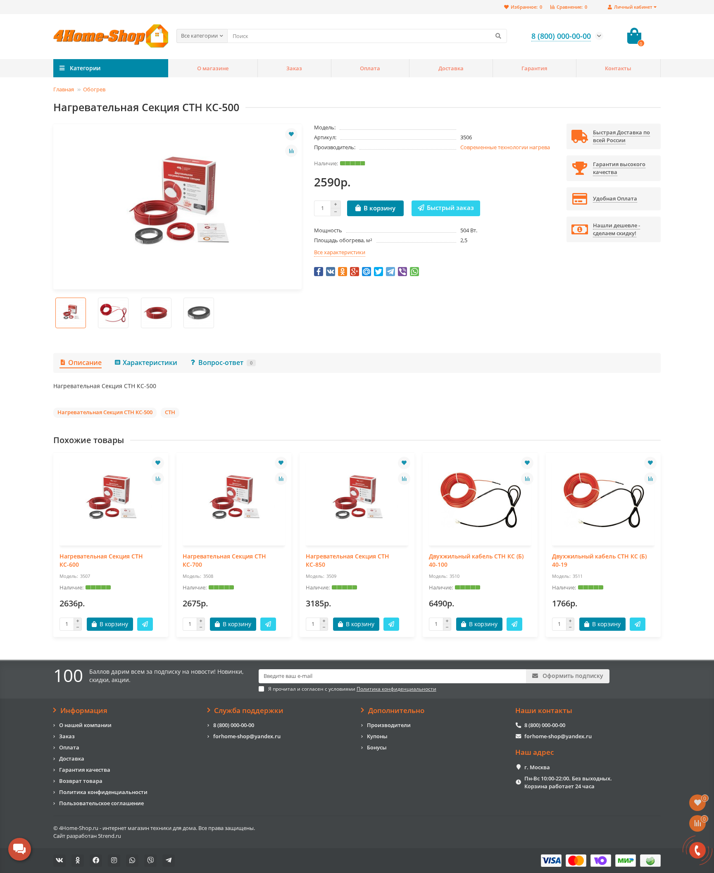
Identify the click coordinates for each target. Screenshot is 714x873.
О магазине (212, 68)
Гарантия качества (84, 769)
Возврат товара (80, 781)
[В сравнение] (291, 151)
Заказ (294, 68)
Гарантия (534, 68)
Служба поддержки (248, 710)
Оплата (370, 68)
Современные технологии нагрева (505, 147)
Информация (83, 710)
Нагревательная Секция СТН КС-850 (347, 560)
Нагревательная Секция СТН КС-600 (101, 560)
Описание (85, 362)
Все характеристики (339, 252)
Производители (389, 725)
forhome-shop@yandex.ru (247, 736)
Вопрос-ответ (225, 362)
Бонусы (377, 747)
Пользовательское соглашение (101, 803)
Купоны (377, 736)
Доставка (451, 68)
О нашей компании (85, 725)
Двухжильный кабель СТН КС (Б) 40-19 (599, 560)
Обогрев (94, 89)
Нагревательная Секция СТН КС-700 (224, 560)
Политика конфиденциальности (103, 792)
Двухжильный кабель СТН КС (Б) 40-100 (476, 560)
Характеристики (150, 362)
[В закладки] (291, 134)
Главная (63, 89)
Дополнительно (396, 710)
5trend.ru (109, 836)
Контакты (618, 68)
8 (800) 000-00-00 (233, 725)
